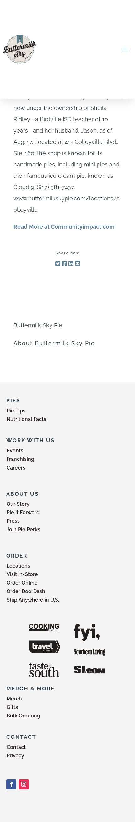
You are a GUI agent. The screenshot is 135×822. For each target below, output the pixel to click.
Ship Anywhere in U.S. (33, 600)
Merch (14, 699)
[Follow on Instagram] (24, 784)
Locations (18, 566)
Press (13, 521)
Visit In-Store (22, 574)
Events (15, 451)
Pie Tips (16, 411)
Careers (16, 468)
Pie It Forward (23, 512)
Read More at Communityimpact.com (64, 226)
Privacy (15, 756)
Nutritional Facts (26, 419)
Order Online (22, 583)
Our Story (18, 504)
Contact (16, 747)
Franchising (20, 459)
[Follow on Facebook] (11, 784)
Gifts (12, 707)
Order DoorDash (26, 591)
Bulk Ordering (23, 716)
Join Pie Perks (23, 529)
